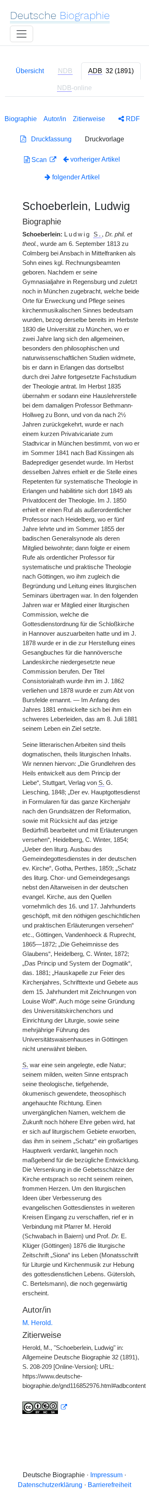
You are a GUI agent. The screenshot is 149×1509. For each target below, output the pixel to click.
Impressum (106, 1474)
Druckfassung (49, 139)
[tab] (111, 71)
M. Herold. (37, 1322)
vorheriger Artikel (95, 159)
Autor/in (54, 118)
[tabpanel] (74, 763)
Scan (39, 159)
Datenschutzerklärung (50, 1484)
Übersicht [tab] (30, 70)
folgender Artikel (75, 177)
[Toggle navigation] (21, 34)
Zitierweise (89, 118)
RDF (132, 118)
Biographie (21, 118)
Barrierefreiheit (109, 1484)
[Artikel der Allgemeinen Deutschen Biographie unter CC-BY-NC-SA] (44, 1407)
